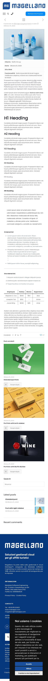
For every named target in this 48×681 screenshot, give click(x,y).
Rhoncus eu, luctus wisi (17, 258)
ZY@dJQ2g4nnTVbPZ (23, 24)
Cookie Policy (21, 595)
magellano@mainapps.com (15, 612)
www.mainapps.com (12, 610)
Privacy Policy (10, 595)
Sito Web (8, 655)
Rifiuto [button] (28, 669)
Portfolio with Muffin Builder (14, 467)
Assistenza (9, 615)
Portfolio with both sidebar (14, 423)
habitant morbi (37, 101)
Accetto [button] (29, 664)
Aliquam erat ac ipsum (17, 260)
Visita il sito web (20, 69)
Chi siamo (8, 618)
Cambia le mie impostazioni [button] (28, 673)
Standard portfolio (11, 380)
